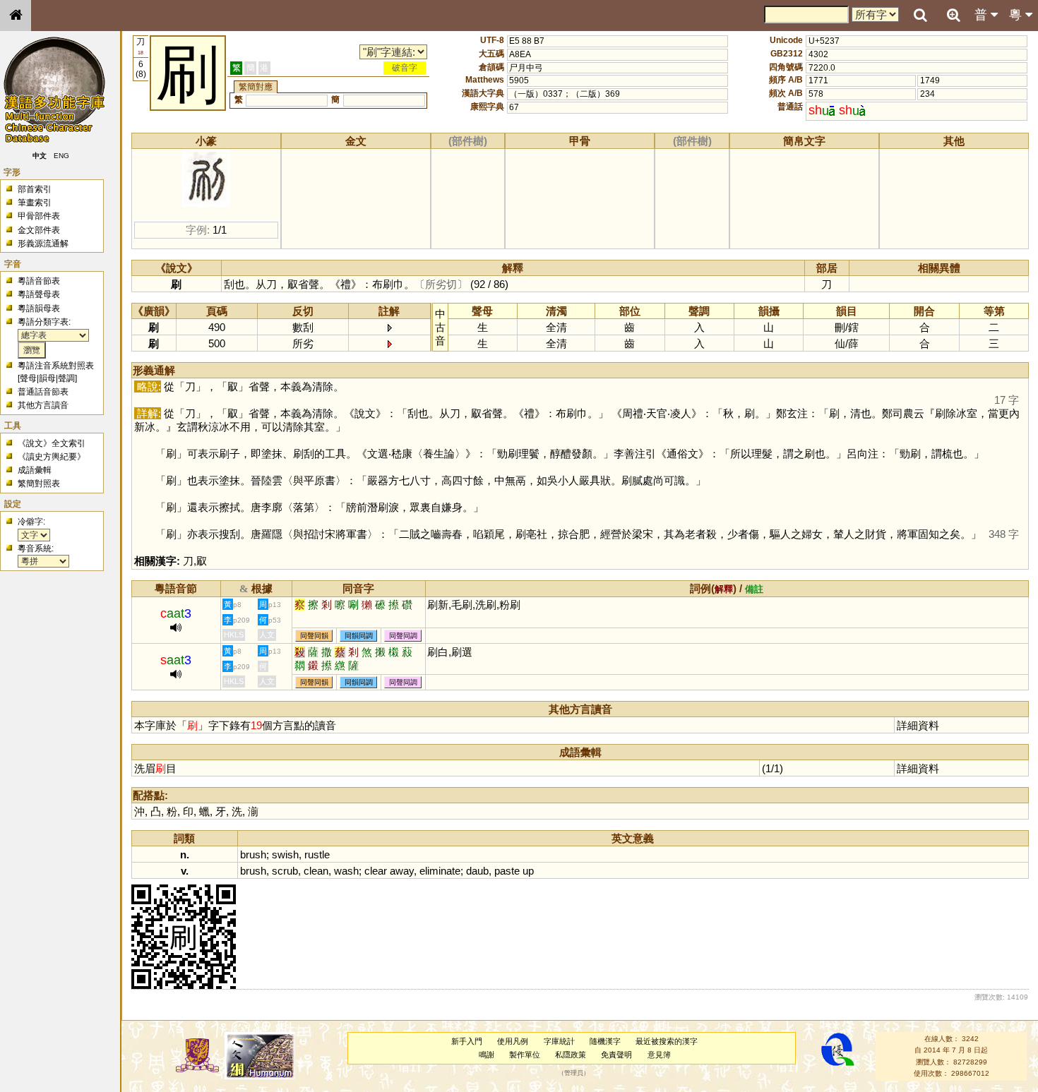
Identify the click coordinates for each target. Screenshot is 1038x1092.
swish (285, 854)
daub (477, 871)
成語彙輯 (35, 470)
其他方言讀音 (43, 405)
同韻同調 (359, 636)
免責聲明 (616, 1054)
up (528, 871)
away (402, 871)
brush (253, 854)
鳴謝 (486, 1054)
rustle (317, 854)
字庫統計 (559, 1041)
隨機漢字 (605, 1041)
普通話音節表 (43, 392)
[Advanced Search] (953, 15)
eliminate (439, 871)
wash (346, 871)
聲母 (28, 378)
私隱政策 (570, 1054)
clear (375, 871)
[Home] (15, 15)
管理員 (573, 1072)
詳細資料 (918, 725)
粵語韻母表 (39, 308)
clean (316, 871)
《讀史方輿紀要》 (51, 457)
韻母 (47, 378)
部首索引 (35, 189)
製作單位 (524, 1054)
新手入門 (466, 1041)
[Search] (920, 15)
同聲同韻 (314, 636)
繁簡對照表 (39, 483)
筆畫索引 (35, 203)
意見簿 (659, 1054)
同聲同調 (403, 636)
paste (507, 871)
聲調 (66, 378)
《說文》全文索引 (51, 443)
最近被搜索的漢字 (667, 1041)
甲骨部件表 (39, 216)
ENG (62, 156)
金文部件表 (39, 230)
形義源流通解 (43, 243)
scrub (285, 871)
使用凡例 (512, 1041)
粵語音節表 (39, 281)
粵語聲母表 (39, 294)
